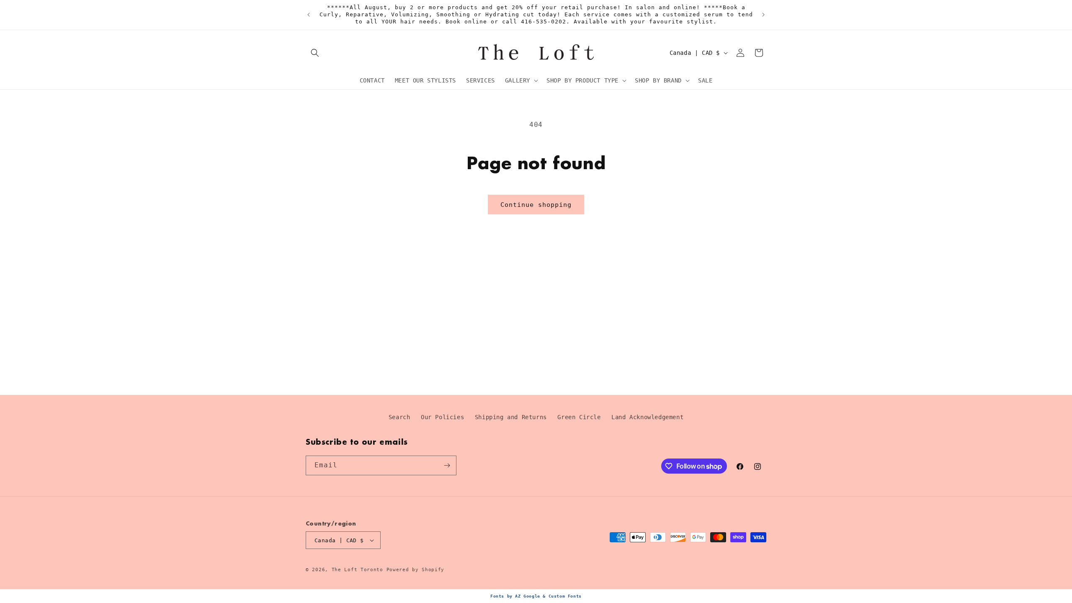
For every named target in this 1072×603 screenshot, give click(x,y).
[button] (315, 53)
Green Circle (578, 417)
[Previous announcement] (308, 15)
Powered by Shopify (416, 569)
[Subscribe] (447, 465)
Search (399, 417)
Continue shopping (536, 205)
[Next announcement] (763, 15)
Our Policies (442, 417)
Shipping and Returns (511, 417)
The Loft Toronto (357, 569)
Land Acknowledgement (647, 417)
